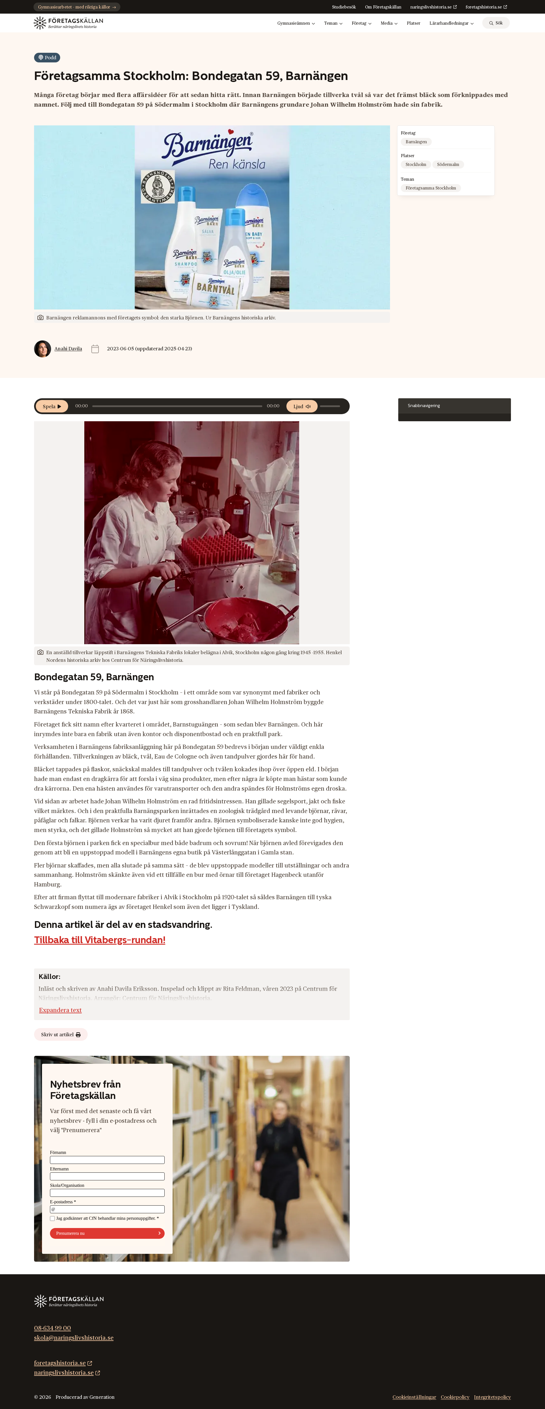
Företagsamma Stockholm (431, 188)
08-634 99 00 (52, 1328)
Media (387, 23)
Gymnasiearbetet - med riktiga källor (74, 7)
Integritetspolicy (492, 1397)
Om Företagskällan (383, 7)
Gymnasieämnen (293, 23)
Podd (50, 57)
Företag (359, 23)
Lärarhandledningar (449, 23)
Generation (102, 1397)
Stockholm (416, 165)
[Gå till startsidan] (68, 23)
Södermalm (448, 165)
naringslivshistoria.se (431, 7)
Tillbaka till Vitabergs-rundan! (99, 941)
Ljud (298, 406)
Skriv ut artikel (57, 1034)
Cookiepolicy (455, 1397)
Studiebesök (344, 7)
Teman (331, 23)
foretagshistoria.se (484, 7)
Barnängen (416, 142)
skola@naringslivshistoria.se (74, 1338)
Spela (49, 406)
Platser (413, 23)
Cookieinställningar (414, 1397)
